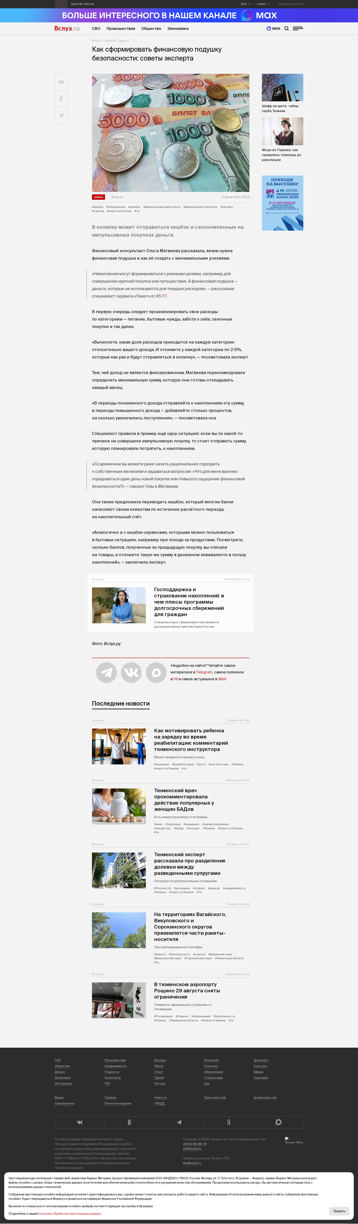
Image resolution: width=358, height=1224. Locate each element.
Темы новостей (215, 1097)
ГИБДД (159, 1103)
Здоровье (261, 1077)
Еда (206, 1083)
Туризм (159, 1077)
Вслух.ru (67, 28)
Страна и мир (213, 1077)
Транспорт (261, 1060)
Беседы (160, 1060)
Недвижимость (115, 1066)
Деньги (123, 40)
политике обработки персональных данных (70, 1213)
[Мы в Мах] (273, 28)
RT (164, 296)
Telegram (204, 672)
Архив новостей (265, 1097)
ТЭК (107, 1083)
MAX (222, 679)
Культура (260, 1066)
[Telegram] (179, 1122)
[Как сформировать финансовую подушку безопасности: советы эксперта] (170, 133)
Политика (211, 1066)
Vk (176, 679)
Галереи (110, 1097)
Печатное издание (118, 1103)
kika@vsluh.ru (192, 1163)
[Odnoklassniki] (129, 1122)
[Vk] (79, 1122)
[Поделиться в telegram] (61, 115)
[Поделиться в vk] (61, 82)
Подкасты (111, 1072)
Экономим (211, 1060)
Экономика (178, 28)
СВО (96, 28)
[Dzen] (229, 1122)
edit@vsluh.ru (192, 1148)
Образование (213, 1072)
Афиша (258, 1072)
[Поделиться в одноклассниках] (61, 99)
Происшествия (120, 28)
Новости (110, 40)
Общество (151, 28)
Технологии (112, 1077)
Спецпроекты (65, 1103)
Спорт (158, 1072)
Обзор (158, 1066)
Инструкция (63, 1083)
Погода (159, 1083)
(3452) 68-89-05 (195, 1144)
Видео (59, 1097)
